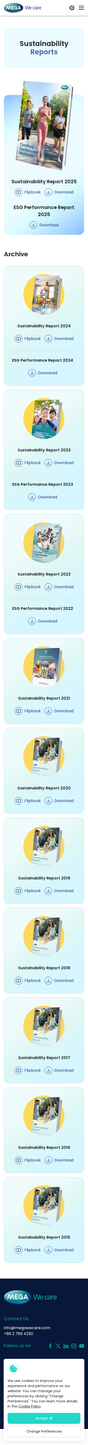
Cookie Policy (29, 1406)
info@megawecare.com (27, 1328)
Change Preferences (44, 1431)
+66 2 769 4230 (18, 1333)
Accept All (44, 1418)
